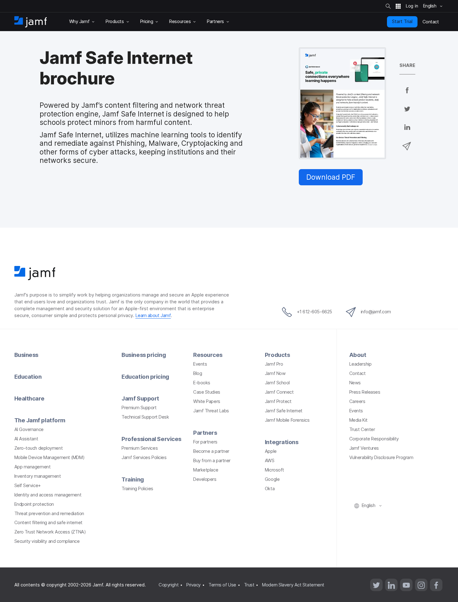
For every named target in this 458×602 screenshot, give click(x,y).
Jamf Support (140, 398)
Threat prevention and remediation (49, 513)
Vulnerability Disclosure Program (381, 457)
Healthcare (29, 398)
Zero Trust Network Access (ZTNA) (50, 532)
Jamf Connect (279, 392)
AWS (269, 460)
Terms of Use (222, 585)
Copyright (169, 585)
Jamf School (277, 383)
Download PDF (330, 177)
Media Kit (358, 420)
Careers (357, 401)
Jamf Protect (278, 401)
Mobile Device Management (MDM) (49, 457)
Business (26, 354)
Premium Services (140, 448)
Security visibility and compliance (47, 541)
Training (133, 479)
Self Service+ (27, 485)
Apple (271, 451)
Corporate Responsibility (374, 439)
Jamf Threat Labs (211, 411)
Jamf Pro (274, 364)
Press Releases (364, 392)
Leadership (360, 364)
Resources (207, 354)
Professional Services (151, 438)
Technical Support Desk (145, 417)
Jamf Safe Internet (284, 411)
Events (200, 364)
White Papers (206, 401)
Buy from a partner (212, 460)
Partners (205, 432)
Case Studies (206, 392)
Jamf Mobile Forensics (287, 420)
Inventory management (37, 476)
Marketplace (205, 470)
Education (28, 376)
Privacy (193, 585)
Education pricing (145, 376)
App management (32, 467)
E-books (201, 383)
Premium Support (139, 407)
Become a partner (211, 451)
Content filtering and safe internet (48, 522)
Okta (269, 488)
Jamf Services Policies (144, 457)
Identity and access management (48, 495)
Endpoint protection (34, 504)
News (355, 383)
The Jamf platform (39, 420)
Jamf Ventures (364, 448)
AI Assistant (26, 439)
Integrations (281, 441)
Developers (205, 479)
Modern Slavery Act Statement (293, 585)
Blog (197, 373)
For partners (205, 442)
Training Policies (137, 488)
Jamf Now (275, 373)
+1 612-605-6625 (314, 312)
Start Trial (402, 21)
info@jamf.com (376, 312)
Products (277, 354)
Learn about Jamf (153, 315)
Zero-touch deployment (38, 448)
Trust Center (362, 429)
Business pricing (144, 354)
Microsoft (274, 470)
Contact (357, 373)
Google (272, 479)
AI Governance (29, 429)
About (357, 354)
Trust (249, 585)
